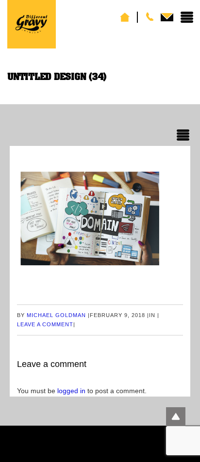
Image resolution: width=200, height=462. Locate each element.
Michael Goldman (56, 315)
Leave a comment (45, 324)
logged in (71, 391)
